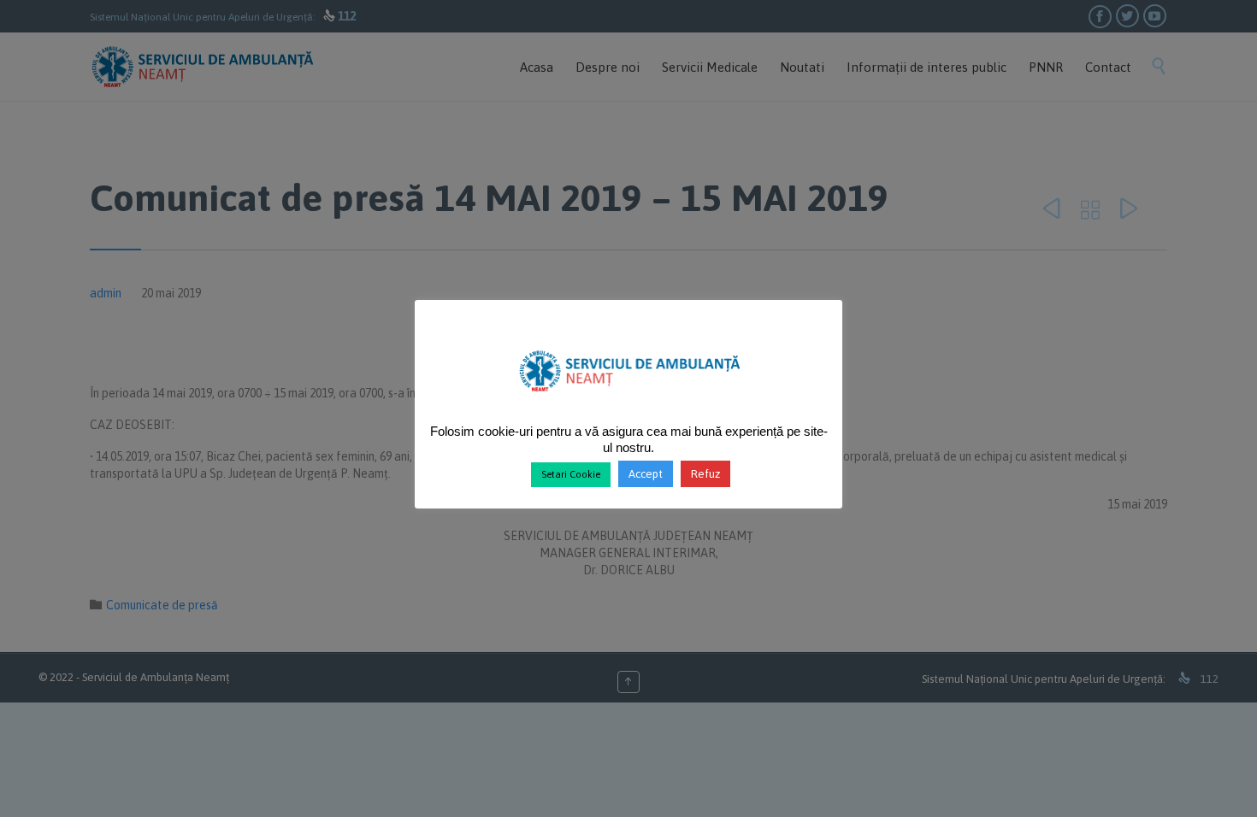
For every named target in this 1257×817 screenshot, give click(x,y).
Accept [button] (645, 473)
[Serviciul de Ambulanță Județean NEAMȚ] (629, 398)
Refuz (705, 473)
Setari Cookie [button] (570, 474)
